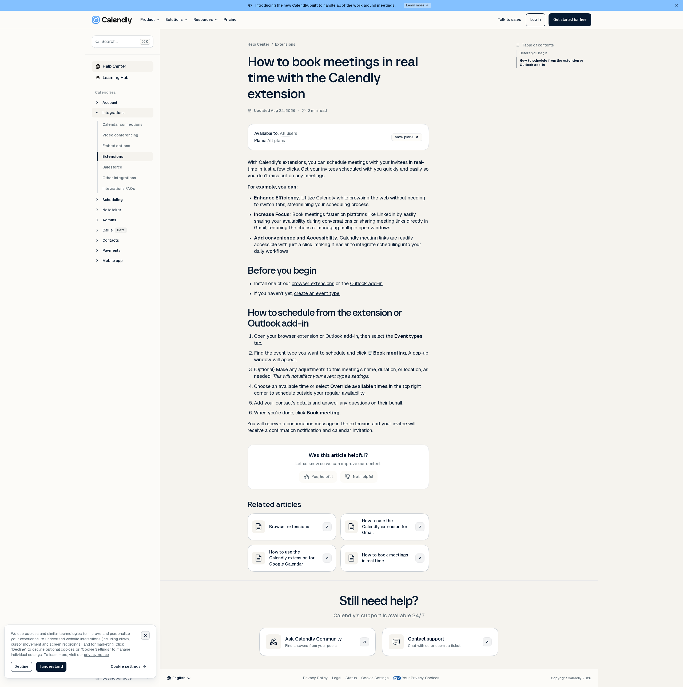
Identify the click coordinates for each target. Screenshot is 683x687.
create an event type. (317, 293)
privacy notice (96, 654)
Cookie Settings (375, 678)
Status (351, 678)
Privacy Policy (315, 678)
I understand (51, 666)
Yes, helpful (322, 476)
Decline (21, 666)
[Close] (145, 635)
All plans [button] (276, 140)
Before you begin (533, 53)
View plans (404, 137)
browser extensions (313, 283)
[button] (570, 19)
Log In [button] (535, 19)
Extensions (285, 44)
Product (147, 19)
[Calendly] (112, 19)
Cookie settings (126, 666)
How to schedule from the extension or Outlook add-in (551, 62)
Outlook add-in (366, 283)
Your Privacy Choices (420, 678)
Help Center (258, 44)
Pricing (230, 19)
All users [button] (288, 133)
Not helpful (363, 476)
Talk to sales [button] (509, 19)
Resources (203, 19)
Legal (336, 678)
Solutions (174, 19)
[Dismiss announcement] (676, 5)
